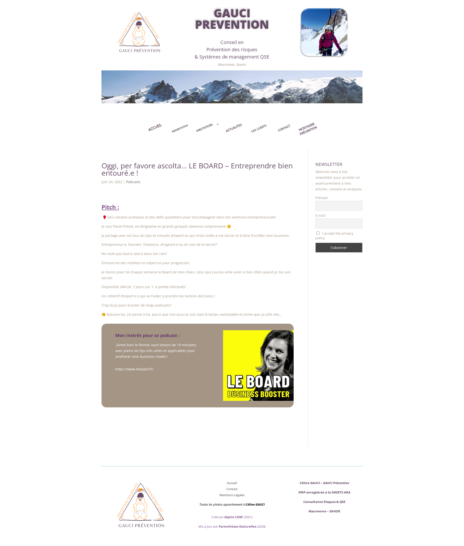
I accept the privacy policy (334, 235)
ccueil (233, 483)
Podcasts (133, 182)
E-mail (320, 215)
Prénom (321, 197)
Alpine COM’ (233, 517)
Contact (232, 489)
